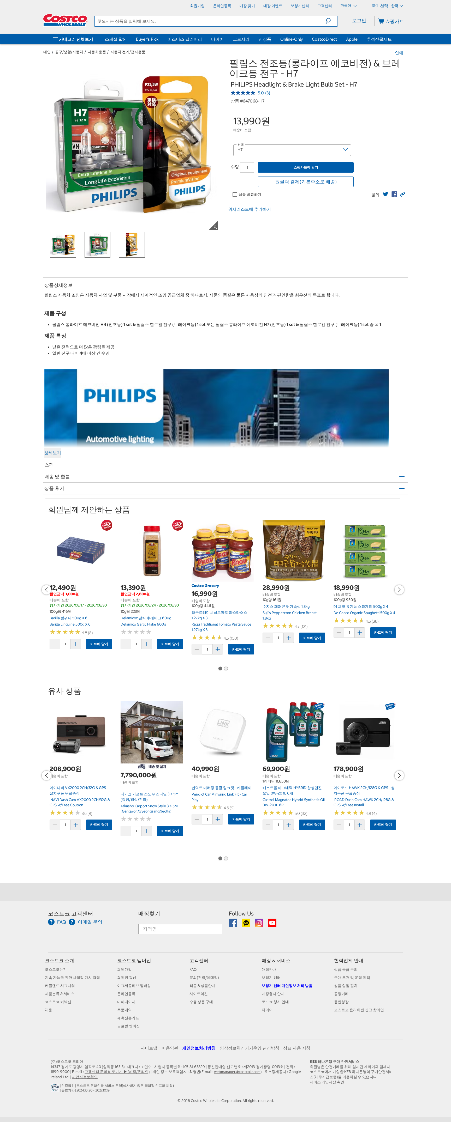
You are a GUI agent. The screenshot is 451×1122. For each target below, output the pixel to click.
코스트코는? (55, 969)
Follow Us (241, 913)
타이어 (217, 39)
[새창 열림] (55, 1089)
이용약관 (170, 1048)
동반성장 (341, 1001)
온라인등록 (126, 993)
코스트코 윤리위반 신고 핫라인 (359, 1010)
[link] (385, 194)
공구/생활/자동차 (69, 52)
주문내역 (124, 1010)
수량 (235, 166)
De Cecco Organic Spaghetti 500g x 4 (364, 612)
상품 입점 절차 (346, 985)
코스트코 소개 (59, 960)
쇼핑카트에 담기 (306, 167)
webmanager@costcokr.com (237, 1071)
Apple (352, 39)
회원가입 (124, 969)
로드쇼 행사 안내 (275, 1001)
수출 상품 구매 (201, 1001)
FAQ (193, 969)
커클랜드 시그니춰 (60, 985)
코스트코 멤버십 (134, 960)
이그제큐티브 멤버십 (134, 985)
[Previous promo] (46, 590)
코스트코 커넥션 (58, 1001)
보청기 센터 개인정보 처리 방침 (287, 985)
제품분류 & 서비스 (59, 993)
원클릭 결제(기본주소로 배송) (306, 182)
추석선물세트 (379, 39)
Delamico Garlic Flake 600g (143, 624)
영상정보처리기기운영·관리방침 (249, 1048)
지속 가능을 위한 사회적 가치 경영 (72, 977)
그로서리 (241, 39)
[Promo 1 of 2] (220, 669)
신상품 (265, 39)
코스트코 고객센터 (70, 913)
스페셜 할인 (116, 39)
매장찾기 (149, 913)
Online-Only (291, 39)
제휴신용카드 (128, 1018)
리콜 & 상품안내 (202, 985)
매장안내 (269, 969)
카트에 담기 (99, 644)
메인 (47, 52)
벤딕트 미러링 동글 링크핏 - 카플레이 (222, 787)
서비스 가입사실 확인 (327, 1082)
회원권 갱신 (126, 977)
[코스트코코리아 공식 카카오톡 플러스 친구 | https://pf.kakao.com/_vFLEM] (246, 925)
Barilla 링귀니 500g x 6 (68, 618)
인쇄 (399, 52)
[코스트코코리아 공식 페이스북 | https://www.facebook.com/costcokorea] (233, 925)
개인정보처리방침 (199, 1048)
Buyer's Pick (147, 39)
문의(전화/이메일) (204, 977)
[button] (331, 21)
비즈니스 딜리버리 (185, 39)
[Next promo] (399, 590)
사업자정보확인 (85, 1077)
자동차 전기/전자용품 (127, 52)
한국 (394, 5)
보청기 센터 (271, 977)
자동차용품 (97, 52)
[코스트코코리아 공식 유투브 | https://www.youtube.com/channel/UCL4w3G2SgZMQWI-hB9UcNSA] (272, 925)
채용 (48, 1010)
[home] (65, 20)
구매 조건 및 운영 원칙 (352, 977)
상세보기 (52, 452)
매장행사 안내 (273, 993)
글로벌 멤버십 (128, 1026)
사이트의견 (198, 993)
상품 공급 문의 (346, 969)
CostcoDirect (324, 39)
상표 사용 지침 (296, 1048)
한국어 (346, 5)
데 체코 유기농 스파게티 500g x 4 (361, 606)
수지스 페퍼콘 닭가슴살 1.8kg (286, 606)
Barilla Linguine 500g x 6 (70, 624)
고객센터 (198, 960)
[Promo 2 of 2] (226, 669)
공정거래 (341, 993)
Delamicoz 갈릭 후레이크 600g (146, 618)
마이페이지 (126, 1001)
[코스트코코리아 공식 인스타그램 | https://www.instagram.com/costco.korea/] (259, 925)
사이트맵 (149, 1048)
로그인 (359, 20)
